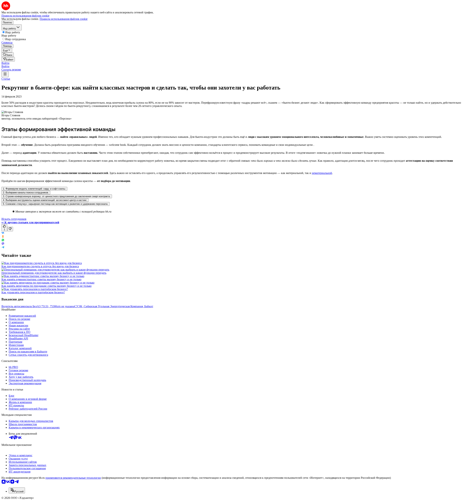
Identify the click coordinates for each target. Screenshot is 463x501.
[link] (7, 54)
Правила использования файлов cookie (64, 18)
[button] (5, 63)
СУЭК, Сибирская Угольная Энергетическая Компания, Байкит (113, 306)
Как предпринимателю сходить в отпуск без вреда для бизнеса (40, 266)
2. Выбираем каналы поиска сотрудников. (26, 192)
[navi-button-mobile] (5, 74)
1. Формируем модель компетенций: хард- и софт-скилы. (34, 188)
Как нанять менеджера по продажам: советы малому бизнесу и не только (46, 285)
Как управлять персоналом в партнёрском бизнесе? (33, 292)
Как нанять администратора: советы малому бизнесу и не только (41, 279)
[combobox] (17, 490)
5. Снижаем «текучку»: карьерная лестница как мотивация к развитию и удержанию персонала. (55, 204)
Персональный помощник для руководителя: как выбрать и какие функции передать (53, 272)
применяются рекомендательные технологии (73, 477)
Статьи (5, 78)
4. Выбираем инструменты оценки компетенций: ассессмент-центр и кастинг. (45, 200)
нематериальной (322, 173)
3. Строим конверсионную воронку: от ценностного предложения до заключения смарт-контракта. (57, 196)
